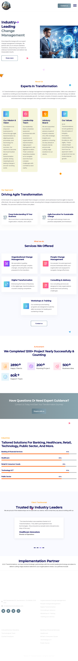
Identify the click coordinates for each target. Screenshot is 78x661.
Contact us (64, 6)
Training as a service (47, 617)
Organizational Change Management (53, 600)
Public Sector (45, 643)
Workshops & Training (47, 613)
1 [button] (75, 39)
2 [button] (75, 44)
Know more (10, 60)
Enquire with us (39, 411)
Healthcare (44, 633)
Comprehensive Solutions (10, 630)
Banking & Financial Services (50, 630)
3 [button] (75, 46)
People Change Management (50, 604)
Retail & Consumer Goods (49, 636)
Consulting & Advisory (47, 610)
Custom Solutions (7, 636)
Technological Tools (8, 633)
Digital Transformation (48, 607)
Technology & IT (46, 640)
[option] (39, 43)
